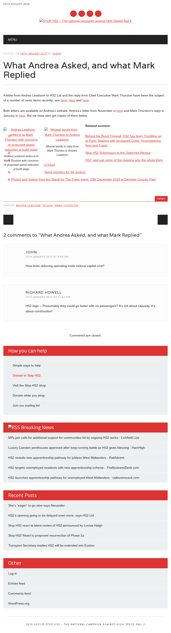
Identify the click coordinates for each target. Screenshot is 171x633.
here (64, 100)
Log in (12, 573)
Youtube (90, 13)
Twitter (81, 13)
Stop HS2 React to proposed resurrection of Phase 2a (46, 535)
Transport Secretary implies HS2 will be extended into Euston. (51, 545)
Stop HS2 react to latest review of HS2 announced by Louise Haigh (55, 525)
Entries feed (16, 583)
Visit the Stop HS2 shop (29, 385)
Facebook (73, 13)
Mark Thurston (66, 205)
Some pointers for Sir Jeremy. (65, 172)
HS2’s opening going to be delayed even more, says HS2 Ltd (51, 515)
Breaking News (37, 427)
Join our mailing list (26, 405)
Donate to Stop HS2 (27, 375)
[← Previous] (8, 220)
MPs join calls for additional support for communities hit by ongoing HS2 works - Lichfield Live (73, 437)
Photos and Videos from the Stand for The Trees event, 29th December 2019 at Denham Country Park (83, 179)
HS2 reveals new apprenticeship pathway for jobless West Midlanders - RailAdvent (66, 457)
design (48, 205)
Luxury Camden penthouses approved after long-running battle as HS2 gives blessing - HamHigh (76, 447)
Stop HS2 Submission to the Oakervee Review (118, 152)
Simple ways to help (27, 365)
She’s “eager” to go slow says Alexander (36, 505)
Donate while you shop (29, 395)
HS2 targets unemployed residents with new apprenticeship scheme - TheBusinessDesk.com (73, 467)
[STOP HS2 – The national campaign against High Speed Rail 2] (85, 21)
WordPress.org (18, 603)
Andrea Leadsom (28, 205)
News (161, 198)
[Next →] (163, 220)
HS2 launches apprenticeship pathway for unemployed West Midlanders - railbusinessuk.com (73, 477)
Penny (57, 53)
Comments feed (19, 593)
